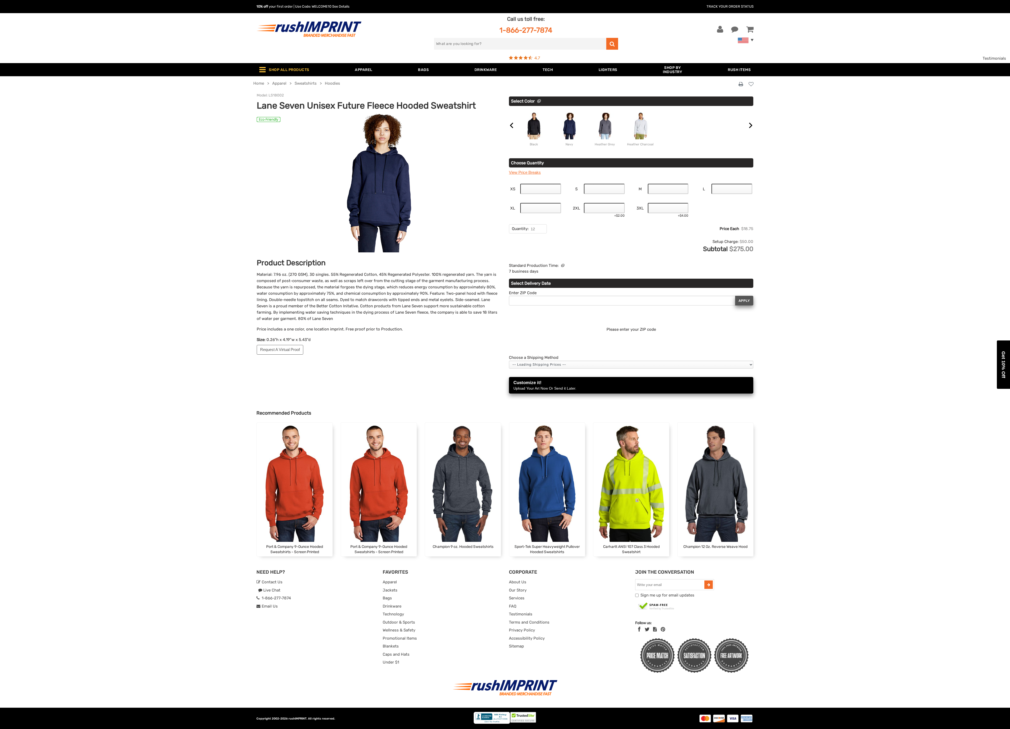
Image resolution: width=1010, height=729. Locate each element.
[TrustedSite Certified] (656, 606)
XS (512, 189)
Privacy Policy (522, 630)
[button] (1003, 364)
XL (512, 208)
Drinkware (392, 606)
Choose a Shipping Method (533, 357)
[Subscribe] (708, 584)
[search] (612, 44)
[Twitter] (647, 629)
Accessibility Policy (527, 638)
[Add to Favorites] (751, 84)
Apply (744, 301)
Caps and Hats (396, 654)
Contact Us (271, 582)
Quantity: (520, 228)
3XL (640, 208)
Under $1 (391, 662)
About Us (517, 582)
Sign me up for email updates (667, 595)
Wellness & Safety (399, 630)
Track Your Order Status (730, 6)
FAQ (512, 606)
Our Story (518, 590)
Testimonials (994, 58)
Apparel (390, 582)
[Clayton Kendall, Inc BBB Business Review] (492, 722)
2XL (576, 208)
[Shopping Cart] (750, 29)
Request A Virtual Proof (280, 349)
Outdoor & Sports (399, 622)
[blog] (655, 629)
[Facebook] (639, 629)
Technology (393, 614)
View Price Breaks (525, 172)
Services (516, 598)
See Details (341, 6)
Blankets (391, 646)
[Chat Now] (734, 29)
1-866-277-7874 (525, 30)
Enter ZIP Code (523, 292)
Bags (387, 598)
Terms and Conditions (529, 622)
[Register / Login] (720, 29)
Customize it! (544, 385)
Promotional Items (400, 638)
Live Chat (271, 590)
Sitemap (516, 646)
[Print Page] (741, 84)
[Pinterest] (663, 629)
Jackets (390, 590)
